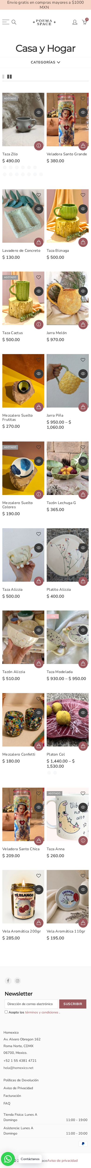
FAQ (7, 1103)
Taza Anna (56, 849)
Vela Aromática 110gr (66, 931)
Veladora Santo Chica (20, 849)
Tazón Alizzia (13, 672)
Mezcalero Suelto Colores (17, 505)
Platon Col (56, 754)
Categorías (43, 62)
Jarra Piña (55, 415)
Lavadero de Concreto (21, 251)
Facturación (12, 1095)
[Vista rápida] (38, 112)
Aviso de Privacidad (18, 1088)
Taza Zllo (10, 154)
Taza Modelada (60, 672)
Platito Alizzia (59, 589)
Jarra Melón (57, 333)
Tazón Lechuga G (61, 503)
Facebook (8, 980)
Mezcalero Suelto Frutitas (17, 417)
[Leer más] (38, 145)
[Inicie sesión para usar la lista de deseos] (38, 99)
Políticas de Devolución (21, 1080)
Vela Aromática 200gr (21, 931)
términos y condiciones (42, 1012)
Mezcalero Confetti (18, 754)
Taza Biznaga (58, 251)
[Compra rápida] (83, 145)
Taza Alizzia (12, 589)
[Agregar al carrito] (38, 242)
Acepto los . (34, 1012)
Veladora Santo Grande (67, 154)
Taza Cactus (12, 333)
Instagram (17, 980)
